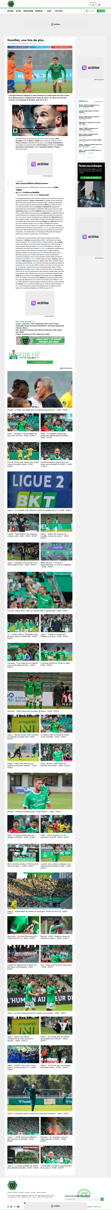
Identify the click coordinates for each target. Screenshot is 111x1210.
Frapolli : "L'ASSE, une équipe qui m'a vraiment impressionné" (88, 129)
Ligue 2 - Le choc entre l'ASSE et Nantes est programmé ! (90, 151)
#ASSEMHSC (94, 147)
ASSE (37, 1200)
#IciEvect (39, 1192)
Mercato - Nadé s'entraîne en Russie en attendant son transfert (89, 117)
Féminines (31, 1195)
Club (36, 1195)
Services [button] (40, 11)
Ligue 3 (48, 1195)
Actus (18, 11)
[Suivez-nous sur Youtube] (18, 1207)
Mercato (84, 119)
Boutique (59, 11)
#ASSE (56, 187)
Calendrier (21, 1192)
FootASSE (28, 1200)
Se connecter (90, 11)
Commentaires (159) (40, 362)
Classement (15, 1192)
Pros (8, 43)
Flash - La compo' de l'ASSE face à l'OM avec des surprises (32, 183)
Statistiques (24, 1197)
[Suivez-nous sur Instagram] (15, 1207)
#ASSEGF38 (91, 131)
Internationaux (24, 1195)
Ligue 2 (84, 131)
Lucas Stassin (31, 358)
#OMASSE (14, 43)
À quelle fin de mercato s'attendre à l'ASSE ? (90, 140)
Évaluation (33, 1192)
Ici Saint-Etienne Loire (19, 1200)
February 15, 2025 (44, 195)
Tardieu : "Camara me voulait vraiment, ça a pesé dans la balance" (90, 145)
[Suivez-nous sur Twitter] (11, 1207)
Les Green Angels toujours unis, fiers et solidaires (89, 111)
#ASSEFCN (90, 153)
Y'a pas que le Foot (11, 1197)
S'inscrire (101, 11)
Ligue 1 (84, 137)
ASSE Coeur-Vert (48, 1197)
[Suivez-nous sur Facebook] (8, 1207)
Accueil (10, 11)
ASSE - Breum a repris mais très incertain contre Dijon (89, 123)
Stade (84, 113)
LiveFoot (33, 1200)
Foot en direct (43, 1200)
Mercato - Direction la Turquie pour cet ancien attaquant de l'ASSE (89, 105)
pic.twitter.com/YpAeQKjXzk (31, 192)
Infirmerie (85, 125)
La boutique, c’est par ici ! (91, 177)
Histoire (19, 1197)
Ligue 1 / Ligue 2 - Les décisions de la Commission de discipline (88, 134)
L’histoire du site (97, 1206)
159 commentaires (41, 43)
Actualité (9, 1192)
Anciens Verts (86, 108)
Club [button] (50, 11)
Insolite (52, 1195)
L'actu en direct (98, 101)
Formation (12, 1195)
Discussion (28, 11)
